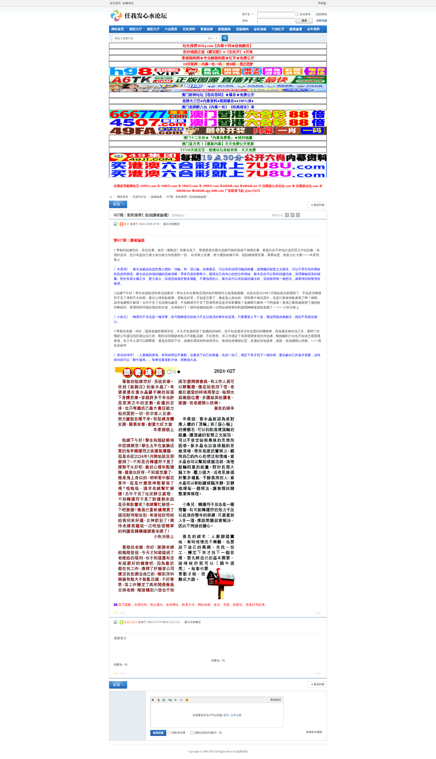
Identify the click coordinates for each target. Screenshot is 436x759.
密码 (245, 20)
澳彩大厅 (153, 29)
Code (181, 699)
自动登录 (305, 14)
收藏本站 (128, 3)
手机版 (322, 3)
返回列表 (319, 205)
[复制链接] (178, 215)
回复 (122, 612)
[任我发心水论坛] (139, 22)
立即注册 (321, 20)
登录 (226, 715)
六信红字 (278, 29)
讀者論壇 (295, 29)
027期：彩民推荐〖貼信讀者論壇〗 (187, 196)
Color (158, 699)
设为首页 (115, 3)
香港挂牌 (206, 29)
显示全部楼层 (171, 224)
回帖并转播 (178, 732)
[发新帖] (118, 204)
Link (170, 699)
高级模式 (275, 699)
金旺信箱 (260, 29)
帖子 (211, 38)
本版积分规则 (314, 732)
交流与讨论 (139, 196)
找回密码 (321, 14)
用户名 (246, 14)
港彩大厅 (135, 29)
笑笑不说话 (131, 622)
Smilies (187, 699)
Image (164, 699)
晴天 (126, 224)
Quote (175, 699)
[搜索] (224, 38)
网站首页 (117, 29)
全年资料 (313, 29)
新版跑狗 (224, 29)
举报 (318, 612)
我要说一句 (218, 660)
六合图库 (171, 29)
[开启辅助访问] (316, 3)
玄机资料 (189, 29)
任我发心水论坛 (111, 197)
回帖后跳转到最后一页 (208, 732)
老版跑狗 (242, 29)
